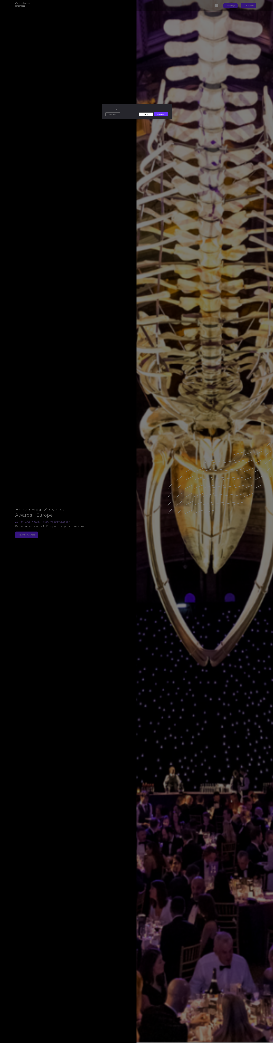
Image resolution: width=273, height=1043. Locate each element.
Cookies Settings (112, 114)
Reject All (146, 114)
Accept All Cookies (161, 114)
